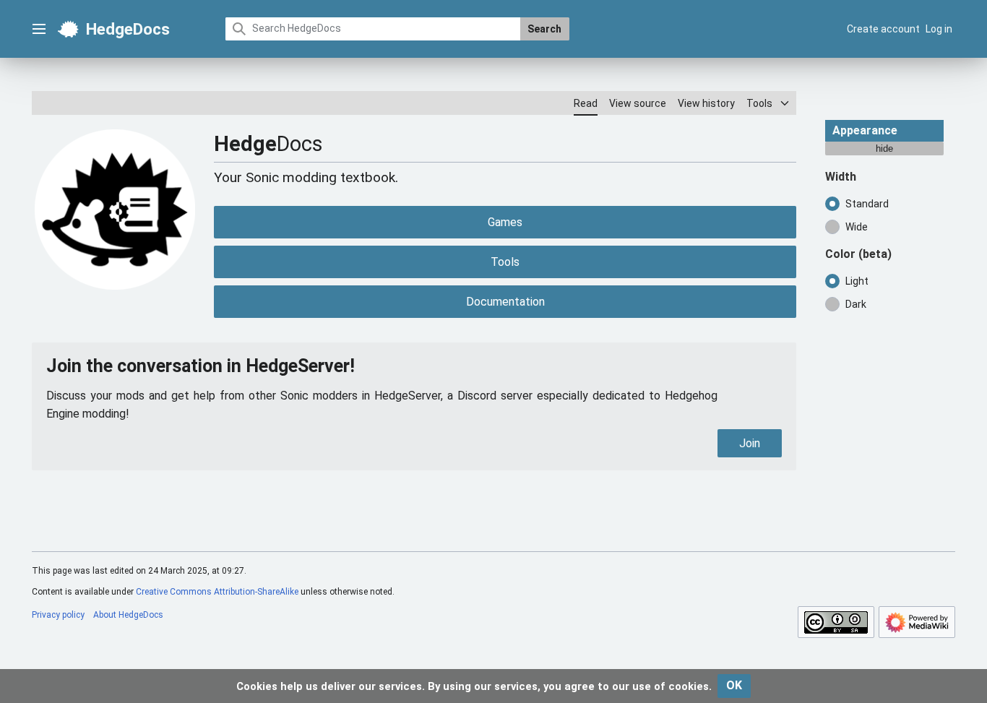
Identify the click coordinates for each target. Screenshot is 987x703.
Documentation (505, 302)
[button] (39, 28)
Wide (856, 226)
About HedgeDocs (128, 615)
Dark (855, 303)
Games (505, 222)
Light (857, 280)
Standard (867, 203)
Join (749, 443)
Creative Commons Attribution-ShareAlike (217, 592)
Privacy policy (58, 615)
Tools (505, 262)
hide (884, 147)
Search (544, 29)
